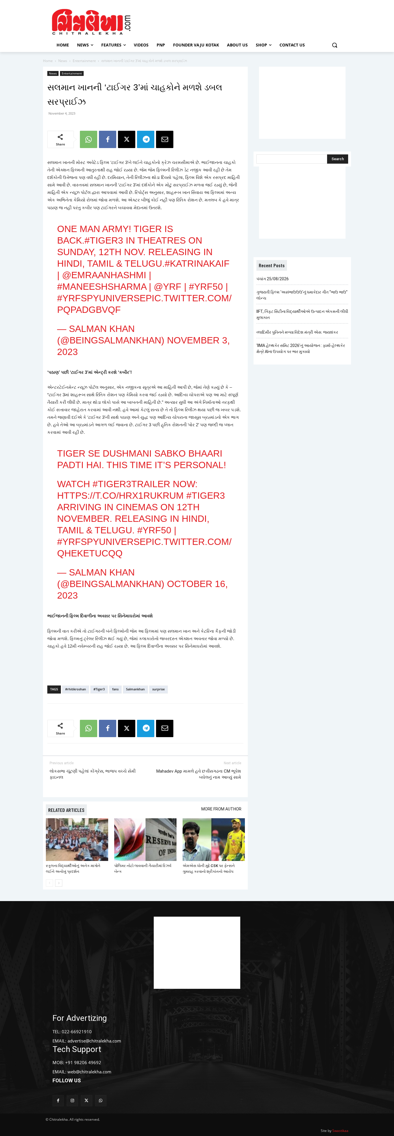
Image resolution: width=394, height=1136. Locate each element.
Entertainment (84, 60)
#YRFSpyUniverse (101, 298)
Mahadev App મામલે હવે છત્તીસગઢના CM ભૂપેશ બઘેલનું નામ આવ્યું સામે (198, 774)
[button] (335, 45)
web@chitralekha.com (89, 1072)
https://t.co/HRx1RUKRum (120, 495)
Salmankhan (135, 689)
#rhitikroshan (75, 689)
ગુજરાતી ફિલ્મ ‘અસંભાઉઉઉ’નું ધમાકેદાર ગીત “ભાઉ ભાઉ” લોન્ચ (302, 295)
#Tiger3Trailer (131, 484)
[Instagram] (72, 1100)
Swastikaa (340, 1130)
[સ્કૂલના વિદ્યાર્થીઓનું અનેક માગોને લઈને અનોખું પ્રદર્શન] (77, 839)
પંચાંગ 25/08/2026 (272, 278)
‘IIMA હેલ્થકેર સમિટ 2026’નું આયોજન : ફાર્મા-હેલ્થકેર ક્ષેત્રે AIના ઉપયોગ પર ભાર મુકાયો (300, 348)
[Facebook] (107, 139)
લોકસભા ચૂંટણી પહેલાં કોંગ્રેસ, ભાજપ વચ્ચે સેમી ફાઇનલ (93, 774)
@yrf (167, 286)
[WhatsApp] (88, 139)
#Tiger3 (104, 240)
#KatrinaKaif (197, 263)
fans (115, 689)
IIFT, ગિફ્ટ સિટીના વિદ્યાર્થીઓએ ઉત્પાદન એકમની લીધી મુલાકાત (302, 314)
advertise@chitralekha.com (94, 1041)
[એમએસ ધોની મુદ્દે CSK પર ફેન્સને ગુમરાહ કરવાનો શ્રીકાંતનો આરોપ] (214, 839)
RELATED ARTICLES (66, 810)
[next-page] (58, 883)
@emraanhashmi (104, 275)
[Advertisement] (246, 21)
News (62, 60)
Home (48, 60)
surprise (158, 689)
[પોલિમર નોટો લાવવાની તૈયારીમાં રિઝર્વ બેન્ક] (145, 839)
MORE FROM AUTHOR (221, 809)
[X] (126, 139)
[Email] (164, 139)
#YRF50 (206, 286)
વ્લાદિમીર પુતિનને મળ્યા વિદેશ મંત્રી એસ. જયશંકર (297, 332)
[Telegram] (145, 139)
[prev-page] (49, 883)
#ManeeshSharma (101, 286)
